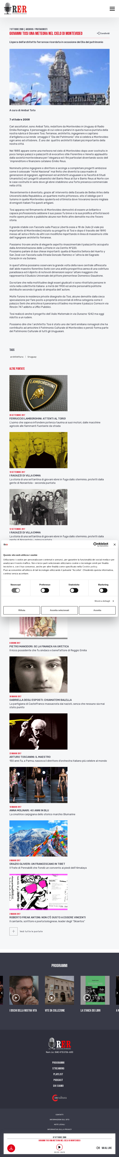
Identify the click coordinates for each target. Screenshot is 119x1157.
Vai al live (107, 1148)
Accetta (97, 610)
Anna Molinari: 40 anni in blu (29, 810)
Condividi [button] (105, 33)
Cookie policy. (90, 566)
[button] (2, 993)
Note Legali (59, 1124)
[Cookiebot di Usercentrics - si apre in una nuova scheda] (95, 544)
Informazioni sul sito (59, 1120)
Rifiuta (21, 610)
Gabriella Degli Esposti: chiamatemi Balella (40, 700)
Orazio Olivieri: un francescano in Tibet (37, 864)
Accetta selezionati (59, 610)
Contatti (59, 1115)
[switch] (45, 590)
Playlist (58, 1074)
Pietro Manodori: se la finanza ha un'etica (39, 646)
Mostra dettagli (102, 601)
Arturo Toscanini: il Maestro (30, 757)
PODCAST (58, 1080)
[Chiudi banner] (115, 545)
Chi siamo (58, 1086)
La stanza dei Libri (90, 1010)
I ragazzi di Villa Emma (25, 475)
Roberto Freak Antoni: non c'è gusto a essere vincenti (47, 917)
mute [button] (98, 1147)
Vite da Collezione (55, 1010)
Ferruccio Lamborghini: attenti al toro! (37, 418)
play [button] (59, 1147)
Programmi (58, 1062)
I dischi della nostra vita (23, 1010)
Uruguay (32, 357)
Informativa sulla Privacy (59, 1129)
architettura (16, 357)
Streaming (58, 1068)
